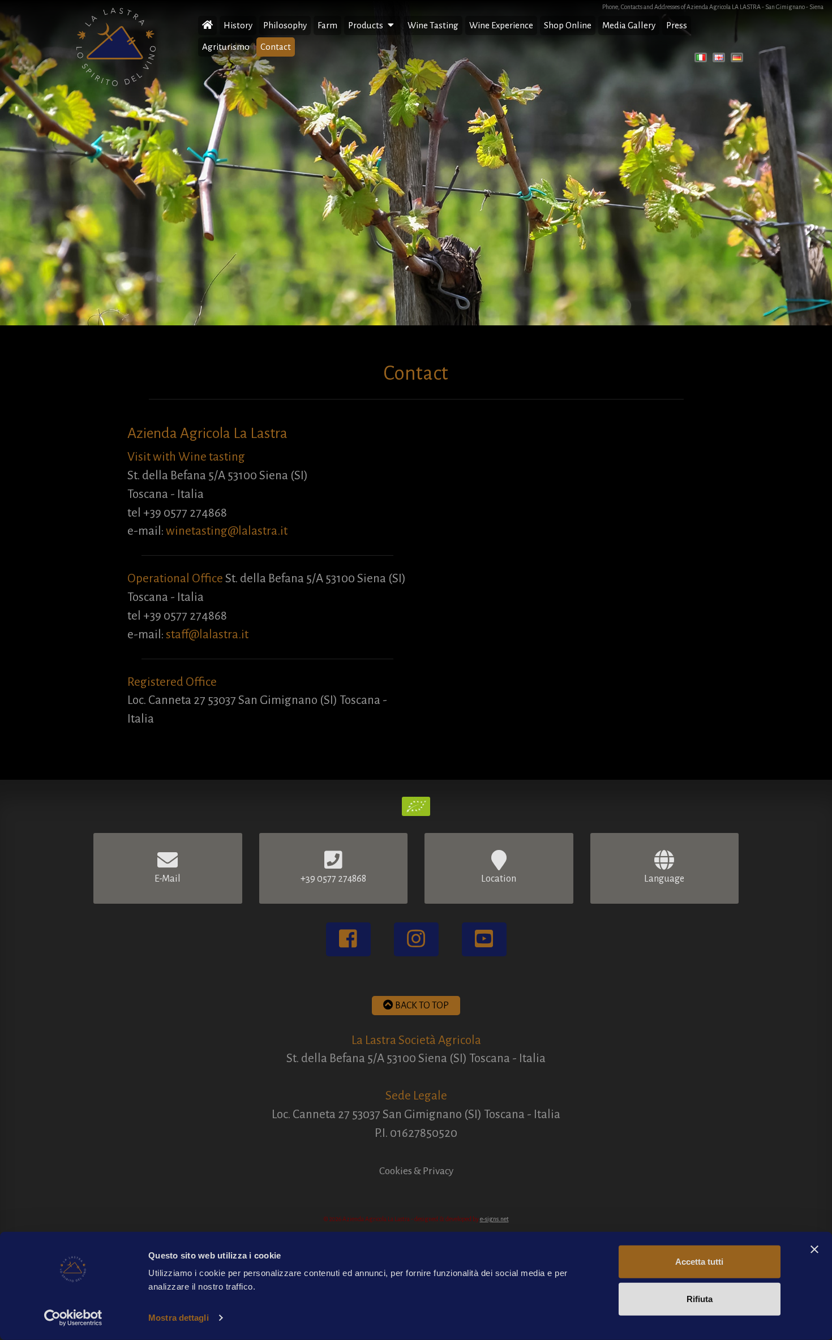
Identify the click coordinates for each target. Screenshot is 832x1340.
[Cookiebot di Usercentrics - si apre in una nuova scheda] (73, 1317)
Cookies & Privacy (416, 1170)
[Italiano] (702, 59)
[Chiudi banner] (814, 1249)
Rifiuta (700, 1298)
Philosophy (285, 25)
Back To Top (421, 1005)
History (238, 25)
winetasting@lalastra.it (227, 531)
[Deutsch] (739, 59)
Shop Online (567, 25)
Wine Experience (501, 25)
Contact (275, 46)
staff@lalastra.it (207, 634)
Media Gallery (628, 25)
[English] (720, 59)
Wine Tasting (433, 25)
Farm (327, 25)
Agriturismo (226, 46)
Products (366, 25)
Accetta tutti (699, 1261)
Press (676, 25)
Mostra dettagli (178, 1317)
